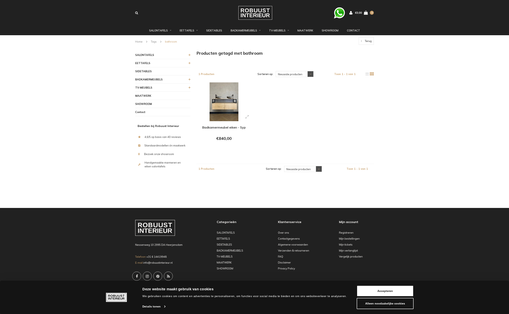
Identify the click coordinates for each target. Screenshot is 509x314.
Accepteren (385, 291)
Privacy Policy (286, 268)
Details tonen (151, 306)
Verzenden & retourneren (293, 250)
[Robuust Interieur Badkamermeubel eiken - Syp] (224, 101)
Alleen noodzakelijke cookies (385, 303)
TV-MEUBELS (277, 30)
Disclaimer (284, 262)
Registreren (346, 232)
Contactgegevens (289, 238)
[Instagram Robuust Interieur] (147, 276)
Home (139, 41)
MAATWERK (305, 30)
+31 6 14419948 (156, 256)
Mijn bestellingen (349, 238)
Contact (353, 30)
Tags (154, 41)
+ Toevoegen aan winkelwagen (223, 149)
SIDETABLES (214, 30)
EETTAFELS (187, 30)
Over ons (283, 232)
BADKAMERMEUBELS (244, 30)
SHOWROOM (330, 30)
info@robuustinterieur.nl (158, 262)
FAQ (280, 256)
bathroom (171, 41)
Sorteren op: (265, 74)
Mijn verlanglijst (348, 250)
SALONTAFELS (158, 30)
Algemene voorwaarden (293, 244)
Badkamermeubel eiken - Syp (224, 127)
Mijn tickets (346, 244)
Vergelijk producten (351, 256)
